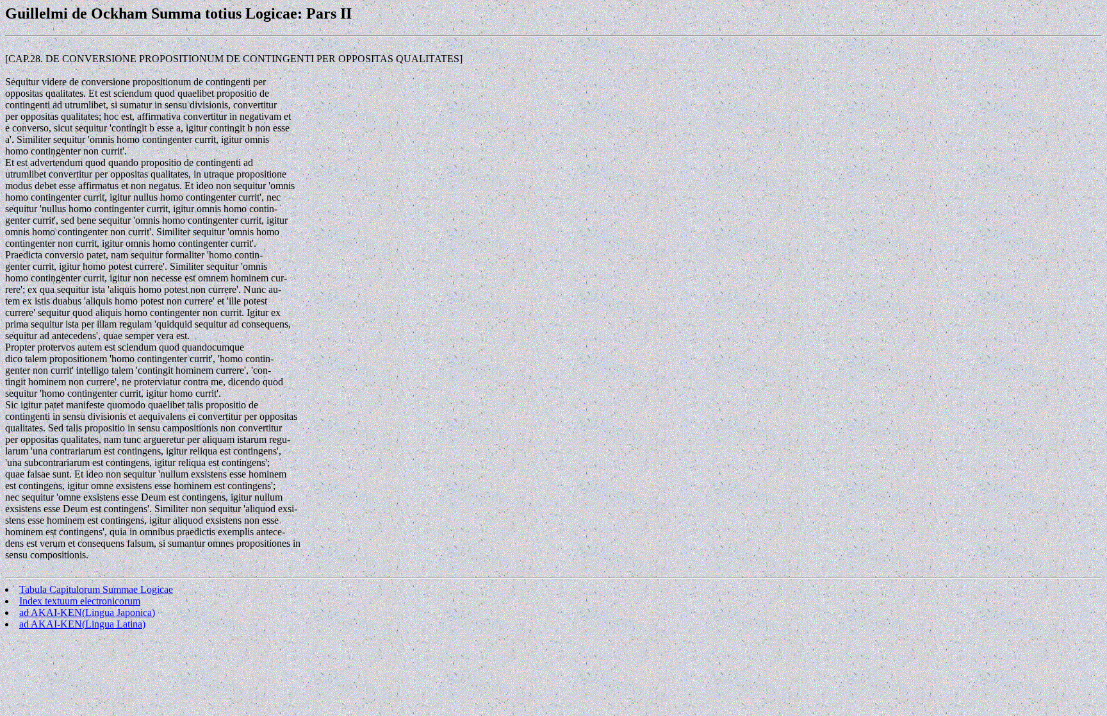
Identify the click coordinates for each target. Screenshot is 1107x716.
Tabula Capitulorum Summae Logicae (96, 589)
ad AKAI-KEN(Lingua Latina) (82, 624)
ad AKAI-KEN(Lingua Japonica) (87, 612)
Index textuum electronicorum (79, 600)
